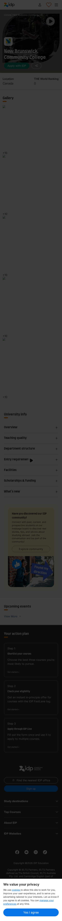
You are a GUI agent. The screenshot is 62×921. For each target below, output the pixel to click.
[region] (31, 900)
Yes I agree (31, 912)
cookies (16, 889)
